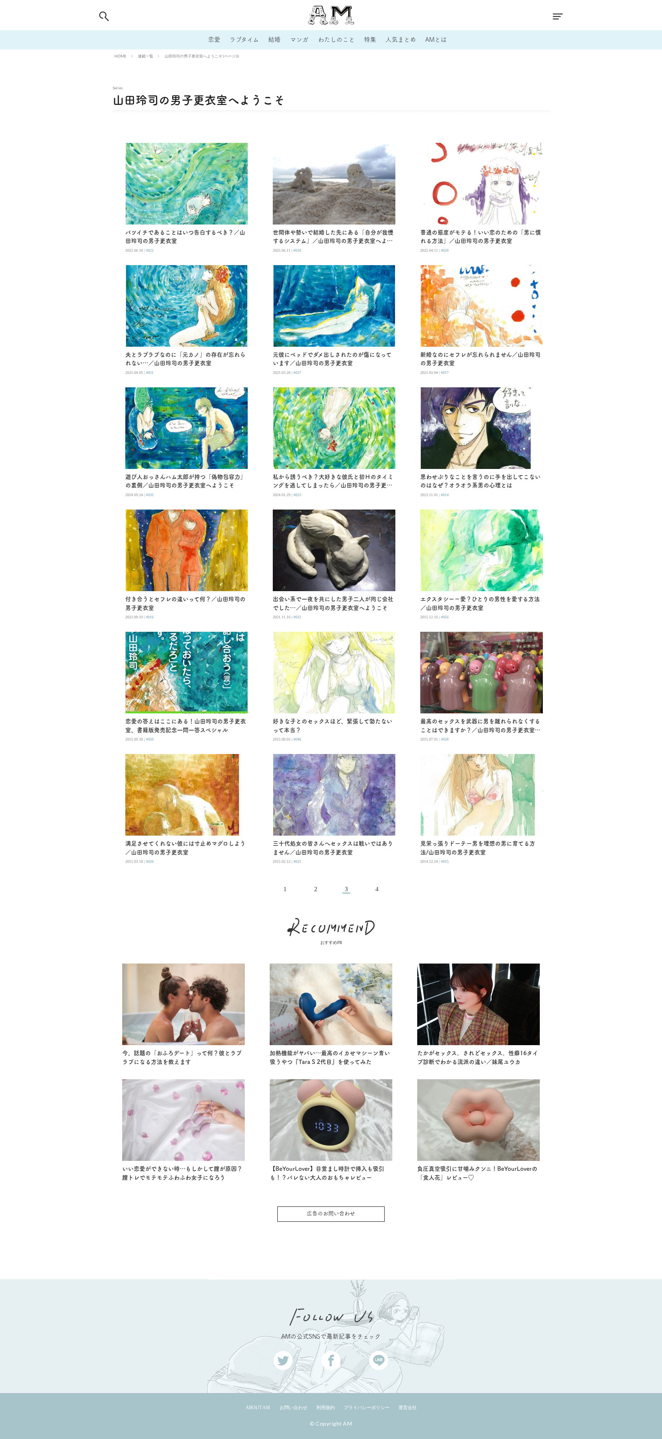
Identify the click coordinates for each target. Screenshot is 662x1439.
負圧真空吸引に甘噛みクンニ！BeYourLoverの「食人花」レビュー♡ (477, 1173)
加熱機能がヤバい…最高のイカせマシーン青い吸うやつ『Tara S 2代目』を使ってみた (330, 1057)
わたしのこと (336, 39)
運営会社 (407, 1407)
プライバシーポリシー (367, 1407)
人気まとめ (400, 39)
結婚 (274, 39)
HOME (120, 56)
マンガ (299, 39)
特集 (370, 39)
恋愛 (214, 39)
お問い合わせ (293, 1407)
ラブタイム (244, 39)
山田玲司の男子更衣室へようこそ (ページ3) (202, 56)
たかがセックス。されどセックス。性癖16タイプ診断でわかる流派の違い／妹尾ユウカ (477, 1057)
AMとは (436, 39)
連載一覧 (145, 56)
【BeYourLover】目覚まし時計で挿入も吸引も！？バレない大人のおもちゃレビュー (327, 1173)
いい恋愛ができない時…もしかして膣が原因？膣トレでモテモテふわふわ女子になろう (182, 1173)
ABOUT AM (258, 1407)
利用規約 (325, 1407)
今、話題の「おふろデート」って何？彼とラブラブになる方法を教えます (182, 1057)
